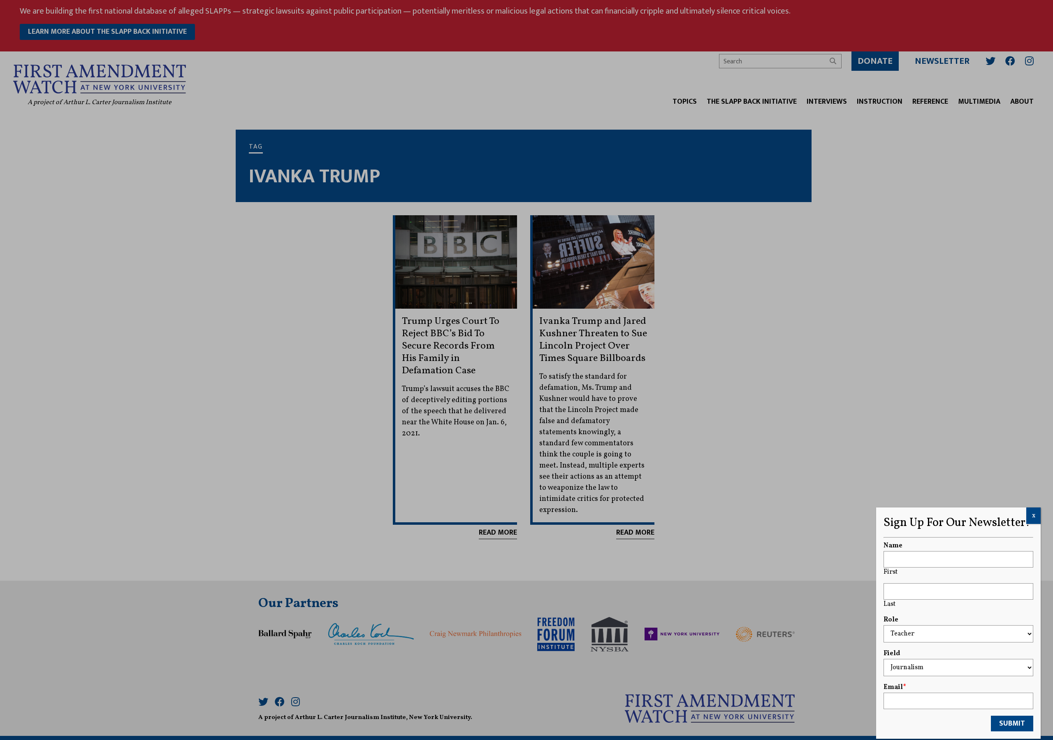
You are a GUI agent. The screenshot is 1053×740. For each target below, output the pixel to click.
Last (889, 604)
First (891, 572)
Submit (1012, 723)
